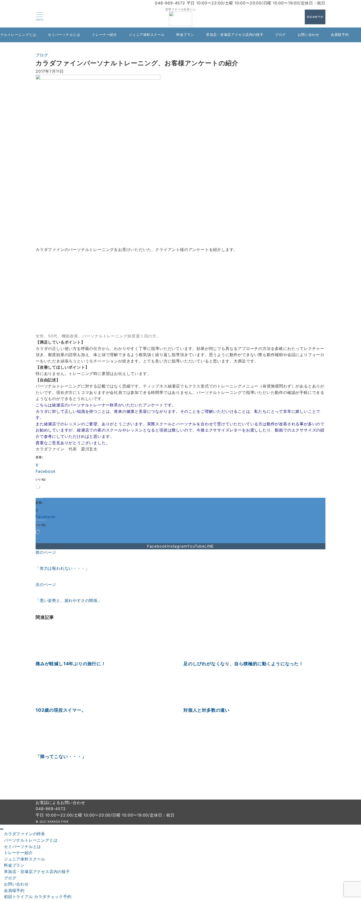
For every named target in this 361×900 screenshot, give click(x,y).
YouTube (196, 546)
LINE (209, 546)
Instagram (177, 546)
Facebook (157, 546)
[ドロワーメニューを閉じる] (1, 829)
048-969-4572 (51, 808)
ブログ (42, 55)
